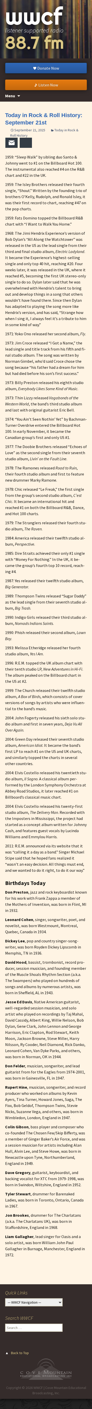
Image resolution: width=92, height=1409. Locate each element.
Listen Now (48, 84)
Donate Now (48, 68)
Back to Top (20, 1353)
